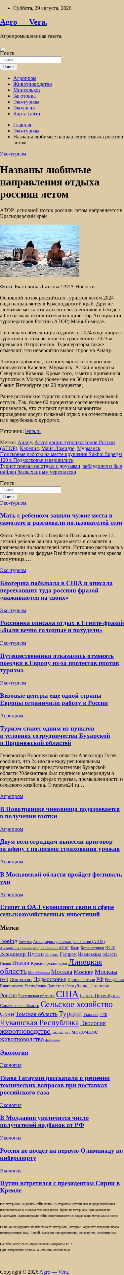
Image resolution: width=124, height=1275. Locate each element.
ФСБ (103, 1015)
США (67, 994)
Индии (5, 963)
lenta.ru (33, 431)
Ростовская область (36, 996)
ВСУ (110, 947)
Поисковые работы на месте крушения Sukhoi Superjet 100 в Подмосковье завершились (61, 457)
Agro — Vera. (23, 22)
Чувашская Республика (39, 1022)
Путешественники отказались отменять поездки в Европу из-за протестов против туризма (59, 663)
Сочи (7, 1013)
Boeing (8, 941)
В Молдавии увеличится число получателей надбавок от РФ (44, 1121)
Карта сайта (26, 113)
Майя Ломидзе (57, 448)
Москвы (106, 971)
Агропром (24, 78)
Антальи (25, 942)
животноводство (25, 1031)
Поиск (7, 53)
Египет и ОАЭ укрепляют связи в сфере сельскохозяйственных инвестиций (57, 910)
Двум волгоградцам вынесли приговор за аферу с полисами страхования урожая (60, 845)
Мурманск (89, 448)
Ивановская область (97, 954)
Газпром (68, 954)
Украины (90, 1015)
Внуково (52, 954)
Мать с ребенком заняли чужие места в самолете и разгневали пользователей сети (61, 519)
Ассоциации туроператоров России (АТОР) (69, 942)
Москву (83, 972)
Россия (8, 995)
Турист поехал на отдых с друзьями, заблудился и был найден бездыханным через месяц (61, 469)
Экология (24, 107)
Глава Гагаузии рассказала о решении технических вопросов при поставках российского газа (55, 1085)
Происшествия (81, 979)
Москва (61, 971)
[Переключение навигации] (2, 49)
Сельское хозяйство (76, 1004)
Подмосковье (49, 979)
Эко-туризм (26, 102)
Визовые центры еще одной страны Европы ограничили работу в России (54, 699)
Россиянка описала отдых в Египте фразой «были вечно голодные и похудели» (62, 626)
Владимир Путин (22, 953)
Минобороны (39, 972)
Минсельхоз (26, 90)
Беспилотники (92, 948)
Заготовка (24, 96)
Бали (75, 947)
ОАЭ (4, 980)
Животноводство (32, 84)
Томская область (37, 1014)
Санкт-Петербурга (100, 995)
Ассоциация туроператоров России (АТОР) (34, 948)
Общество (21, 979)
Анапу (25, 442)
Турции (70, 1013)
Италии (20, 963)
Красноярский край (49, 963)
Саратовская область (19, 1005)
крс (67, 1032)
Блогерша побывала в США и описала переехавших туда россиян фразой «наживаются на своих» (56, 590)
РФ (99, 979)
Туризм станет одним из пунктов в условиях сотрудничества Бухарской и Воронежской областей (55, 735)
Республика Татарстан (87, 985)
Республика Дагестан (44, 986)
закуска (57, 1032)
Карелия (29, 448)
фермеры (52, 1040)
